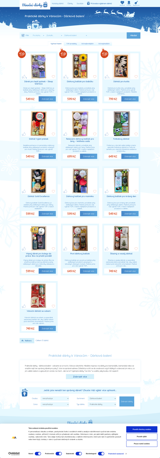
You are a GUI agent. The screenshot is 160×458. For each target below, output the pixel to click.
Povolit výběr (142, 436)
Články (70, 3)
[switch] (59, 453)
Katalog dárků (58, 3)
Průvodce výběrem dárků (101, 3)
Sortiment (81, 398)
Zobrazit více (47, 99)
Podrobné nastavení (116, 454)
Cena (35, 404)
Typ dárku (81, 404)
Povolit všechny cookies (142, 429)
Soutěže (80, 3)
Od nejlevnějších (87, 44)
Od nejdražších (103, 44)
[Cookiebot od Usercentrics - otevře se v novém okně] (14, 453)
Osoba (34, 398)
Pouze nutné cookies (142, 444)
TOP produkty (71, 44)
